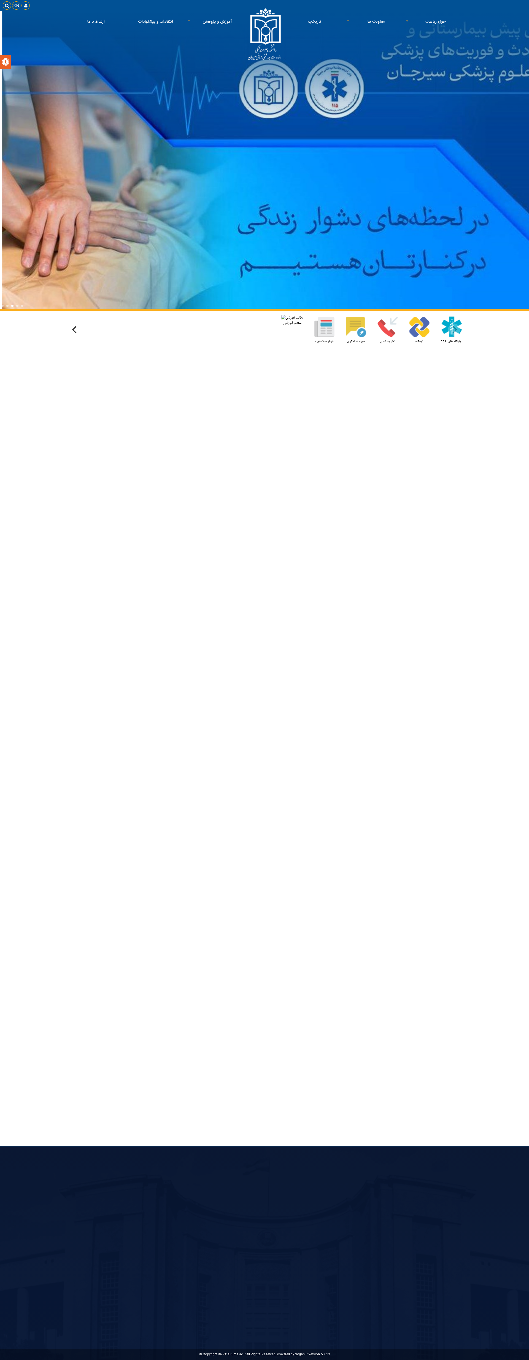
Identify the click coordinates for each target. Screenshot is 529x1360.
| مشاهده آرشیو (377, 732)
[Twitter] (271, 660)
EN (16, 5)
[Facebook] (258, 660)
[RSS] (246, 660)
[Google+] (283, 660)
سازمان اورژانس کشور (441, 1233)
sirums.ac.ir (236, 1354)
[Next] (75, 330)
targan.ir (301, 1354)
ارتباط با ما (96, 21)
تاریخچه (314, 21)
